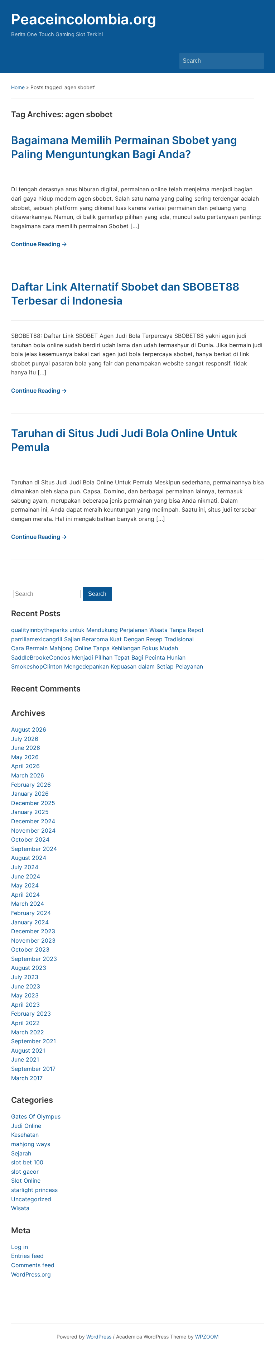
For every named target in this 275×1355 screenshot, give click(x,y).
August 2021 (28, 1050)
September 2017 (33, 1068)
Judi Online (26, 1125)
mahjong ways (30, 1144)
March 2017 (27, 1078)
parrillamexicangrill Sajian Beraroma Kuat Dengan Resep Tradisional (102, 639)
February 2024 (31, 912)
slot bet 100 (27, 1162)
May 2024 (25, 885)
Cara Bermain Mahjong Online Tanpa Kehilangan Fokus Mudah (94, 648)
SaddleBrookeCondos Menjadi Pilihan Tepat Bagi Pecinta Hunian (98, 657)
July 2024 (24, 867)
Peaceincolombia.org (83, 19)
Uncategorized (31, 1199)
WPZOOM (206, 1337)
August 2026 (28, 729)
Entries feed (27, 1255)
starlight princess (34, 1189)
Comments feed (32, 1265)
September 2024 (34, 848)
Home (18, 87)
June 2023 (25, 986)
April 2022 (25, 1022)
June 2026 (25, 747)
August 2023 (28, 967)
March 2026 (27, 775)
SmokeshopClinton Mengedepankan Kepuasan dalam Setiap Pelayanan (107, 666)
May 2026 (25, 757)
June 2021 (25, 1059)
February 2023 (31, 1013)
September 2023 (34, 958)
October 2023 (30, 949)
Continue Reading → (39, 244)
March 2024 (27, 903)
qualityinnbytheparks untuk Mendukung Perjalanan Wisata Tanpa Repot (107, 629)
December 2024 (33, 821)
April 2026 (25, 766)
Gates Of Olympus (36, 1116)
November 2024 (33, 830)
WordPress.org (31, 1274)
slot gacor (25, 1171)
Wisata (20, 1208)
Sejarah (21, 1153)
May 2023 (25, 995)
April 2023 (25, 1004)
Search (255, 61)
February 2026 (31, 784)
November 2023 (33, 940)
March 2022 (27, 1032)
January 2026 (30, 793)
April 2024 (25, 894)
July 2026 (24, 738)
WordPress (98, 1337)
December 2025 (33, 802)
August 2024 (28, 857)
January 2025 (30, 811)
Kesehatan (25, 1134)
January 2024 (30, 922)
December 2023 (33, 931)
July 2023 (24, 977)
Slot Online (25, 1180)
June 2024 (25, 876)
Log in (19, 1246)
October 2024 (30, 839)
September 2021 (33, 1041)
